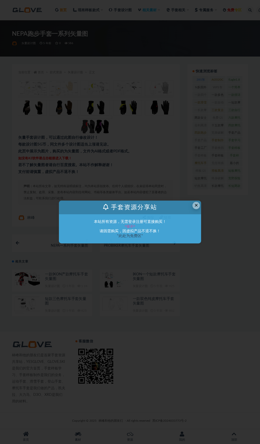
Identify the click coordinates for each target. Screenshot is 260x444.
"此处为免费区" (130, 236)
